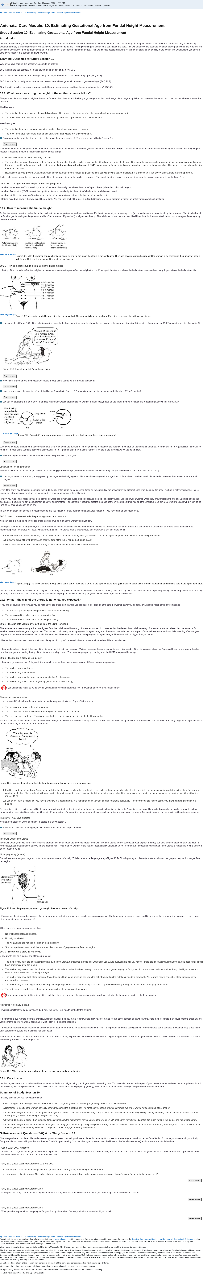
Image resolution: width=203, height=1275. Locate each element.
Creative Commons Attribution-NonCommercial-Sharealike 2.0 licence (162, 1239)
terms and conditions (62, 1239)
